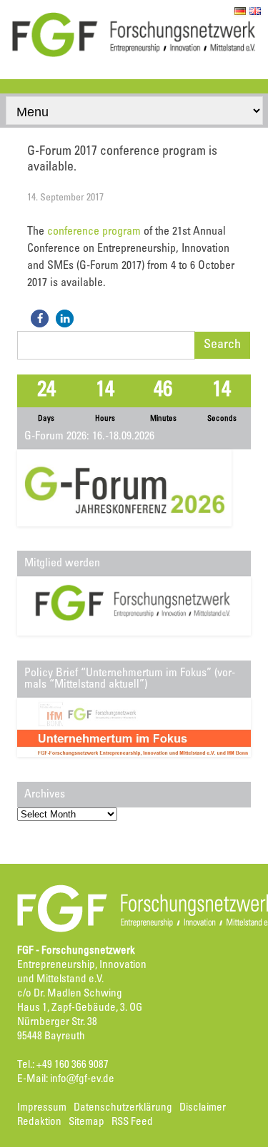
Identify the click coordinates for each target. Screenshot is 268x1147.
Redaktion (39, 1122)
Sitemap (86, 1122)
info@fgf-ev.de (82, 1079)
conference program (94, 232)
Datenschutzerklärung (123, 1108)
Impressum (41, 1108)
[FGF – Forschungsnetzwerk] (134, 55)
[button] (40, 318)
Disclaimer (202, 1108)
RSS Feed (132, 1122)
